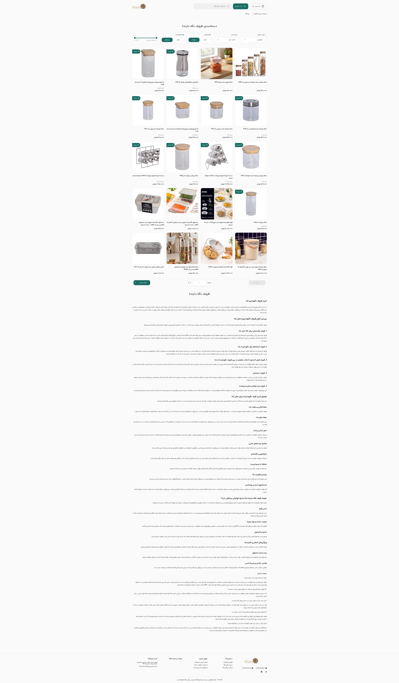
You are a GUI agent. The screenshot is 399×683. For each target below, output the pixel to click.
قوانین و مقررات (228, 662)
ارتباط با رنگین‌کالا (228, 668)
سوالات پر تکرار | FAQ (175, 659)
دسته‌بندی (234, 35)
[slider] (135, 38)
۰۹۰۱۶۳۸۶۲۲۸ (246, 668)
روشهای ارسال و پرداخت (200, 668)
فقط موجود (207, 35)
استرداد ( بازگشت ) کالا (201, 665)
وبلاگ (247, 14)
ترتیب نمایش (261, 35)
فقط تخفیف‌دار (180, 35)
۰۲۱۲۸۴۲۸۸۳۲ (260, 668)
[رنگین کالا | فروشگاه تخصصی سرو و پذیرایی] (139, 6)
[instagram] (266, 672)
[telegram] (261, 672)
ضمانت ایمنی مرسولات (201, 662)
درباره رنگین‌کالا (228, 665)
